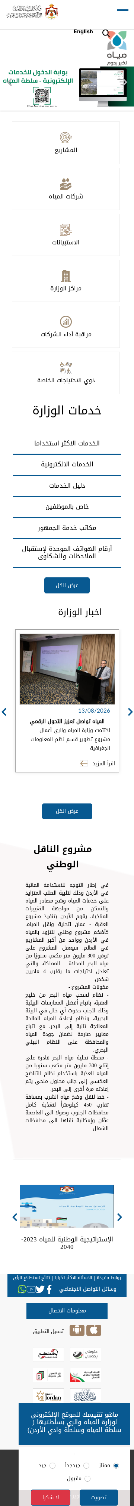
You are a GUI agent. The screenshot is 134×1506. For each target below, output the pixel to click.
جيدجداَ (72, 1465)
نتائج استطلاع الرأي (31, 1277)
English (83, 31)
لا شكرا (50, 1498)
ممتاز (104, 1465)
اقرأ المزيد (103, 764)
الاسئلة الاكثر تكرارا (73, 1277)
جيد (43, 1465)
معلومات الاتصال (67, 1311)
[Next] (124, 82)
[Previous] (9, 82)
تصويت (98, 1498)
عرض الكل (67, 585)
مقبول (74, 1478)
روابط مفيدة (109, 1277)
